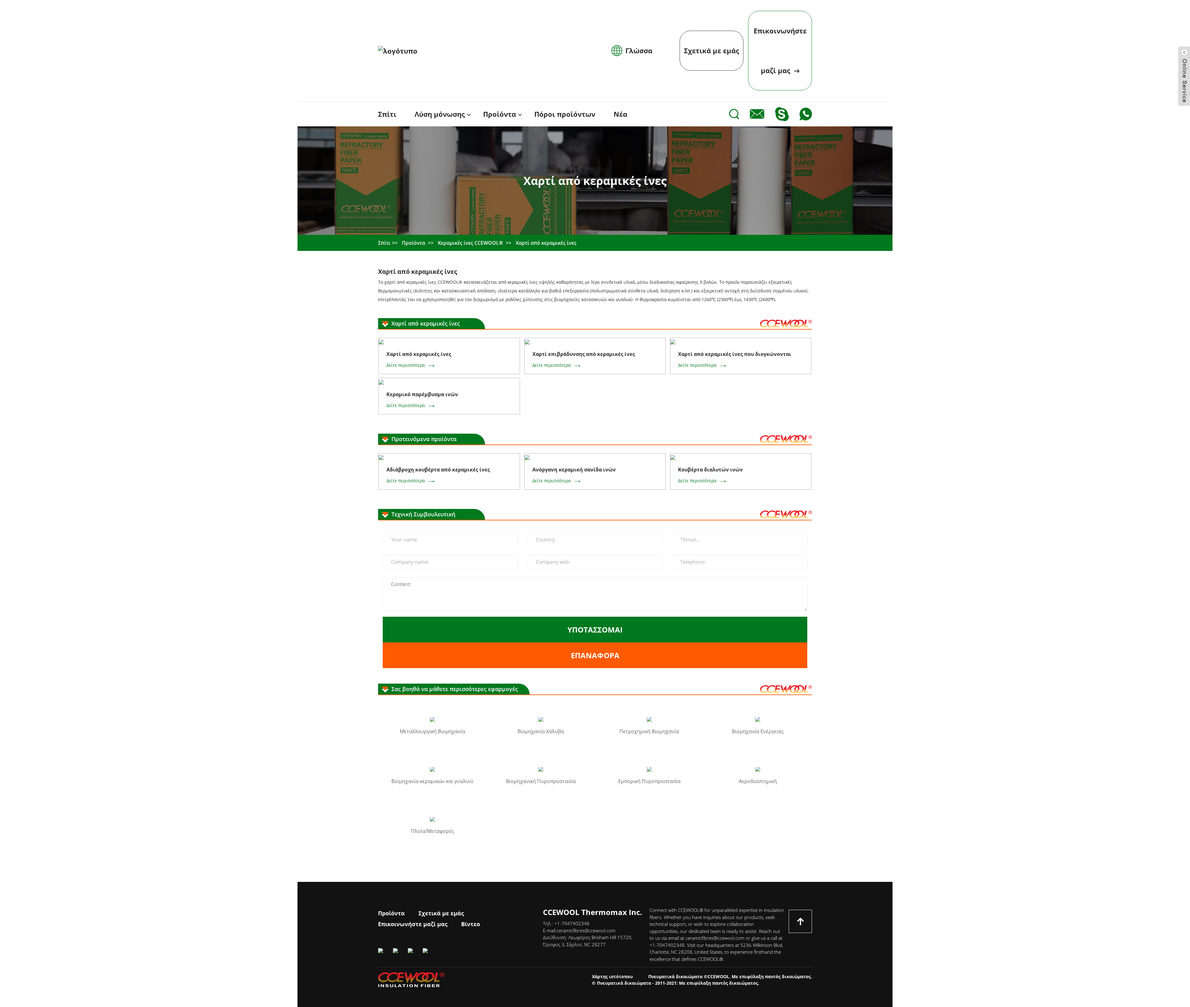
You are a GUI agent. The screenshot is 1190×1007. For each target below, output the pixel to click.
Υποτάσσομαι (595, 629)
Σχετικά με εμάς (711, 50)
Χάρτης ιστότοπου (612, 976)
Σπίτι (384, 242)
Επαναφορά (595, 655)
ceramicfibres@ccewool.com (586, 930)
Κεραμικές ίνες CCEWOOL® (470, 242)
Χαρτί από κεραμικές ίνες (546, 242)
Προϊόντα (413, 242)
